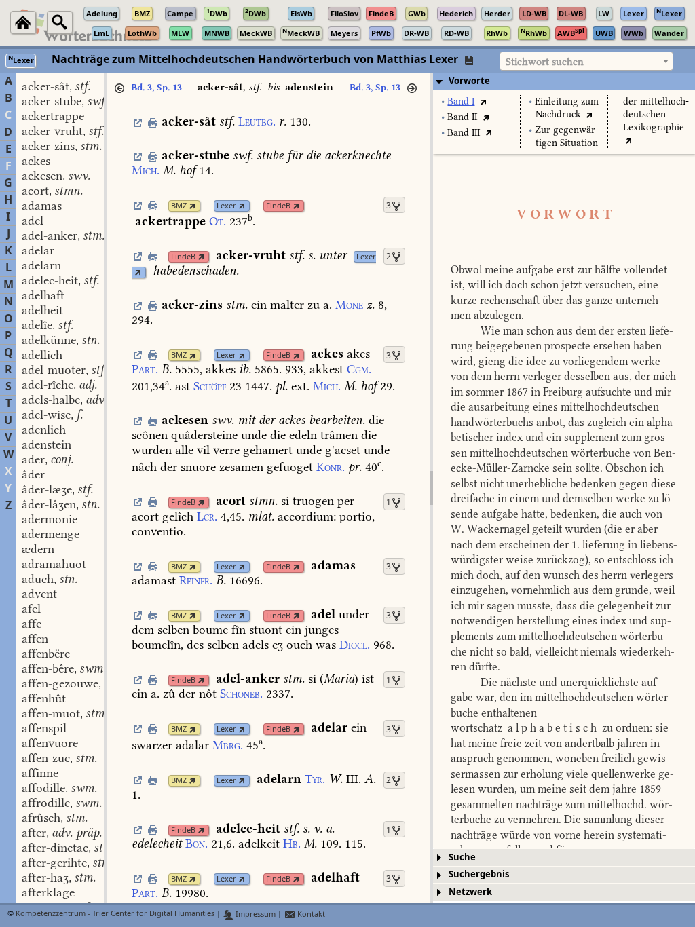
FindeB (278, 206)
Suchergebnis (479, 874)
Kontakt (310, 914)
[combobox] (586, 61)
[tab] (564, 81)
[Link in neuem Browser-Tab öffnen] (192, 206)
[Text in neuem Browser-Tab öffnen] (483, 101)
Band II (462, 117)
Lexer (226, 206)
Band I (460, 101)
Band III (463, 132)
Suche (462, 857)
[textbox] (586, 61)
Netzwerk (470, 892)
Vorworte (469, 81)
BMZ (179, 206)
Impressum (254, 914)
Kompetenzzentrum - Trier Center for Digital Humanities (115, 914)
